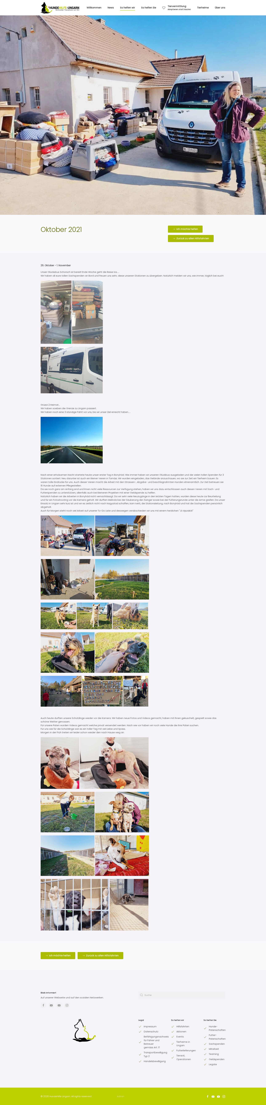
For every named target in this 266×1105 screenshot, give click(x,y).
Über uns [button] (220, 7)
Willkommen (94, 7)
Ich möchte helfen (187, 229)
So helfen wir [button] (127, 7)
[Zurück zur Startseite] (60, 8)
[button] (176, 8)
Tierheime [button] (203, 7)
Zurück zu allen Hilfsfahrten (192, 238)
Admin (120, 1096)
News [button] (111, 7)
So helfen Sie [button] (148, 7)
